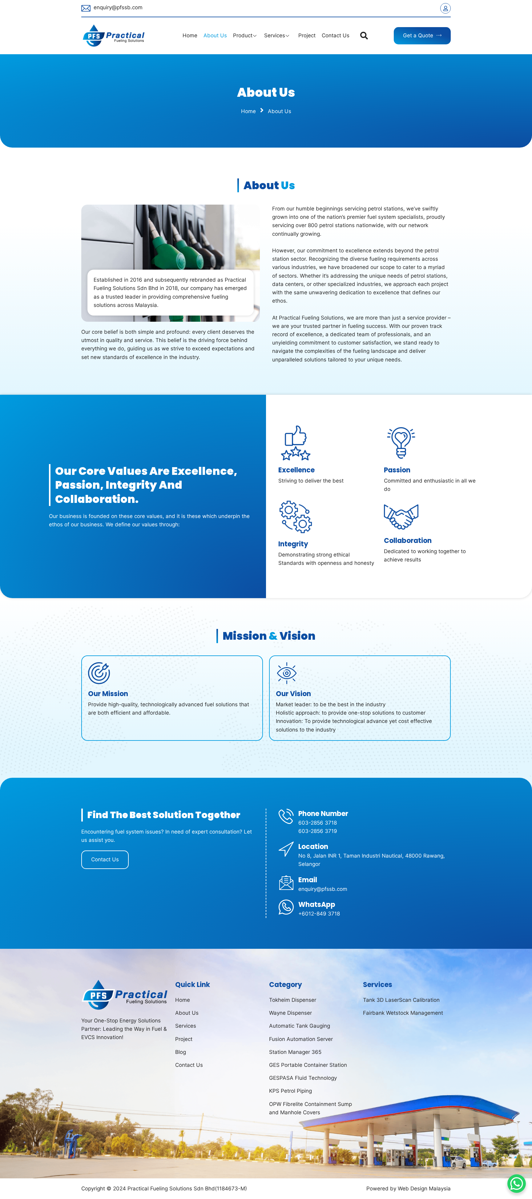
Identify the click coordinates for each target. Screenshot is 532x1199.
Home (190, 35)
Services (274, 35)
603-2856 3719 (317, 831)
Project (306, 35)
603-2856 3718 (317, 823)
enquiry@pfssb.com (118, 7)
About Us (215, 35)
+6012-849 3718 (319, 914)
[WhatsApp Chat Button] (516, 1183)
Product (242, 35)
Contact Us (335, 35)
